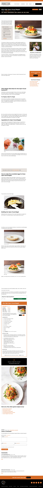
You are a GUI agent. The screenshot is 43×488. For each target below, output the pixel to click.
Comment (4, 436)
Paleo (24, 12)
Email (17, 443)
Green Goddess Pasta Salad (34, 81)
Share (40, 9)
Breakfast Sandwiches (11, 12)
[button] (2, 306)
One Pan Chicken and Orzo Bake (34, 83)
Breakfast (5, 12)
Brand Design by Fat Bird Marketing (24, 486)
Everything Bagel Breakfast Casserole (9, 412)
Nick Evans (9, 307)
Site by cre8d (40, 486)
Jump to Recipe (35, 9)
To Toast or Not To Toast (6, 30)
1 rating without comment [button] (13, 430)
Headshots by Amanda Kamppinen (33, 486)
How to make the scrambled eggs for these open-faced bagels (7, 35)
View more (5, 38)
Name (4, 443)
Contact (18, 486)
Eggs (22, 12)
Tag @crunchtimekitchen (14, 363)
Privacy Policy (10, 486)
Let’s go (35, 75)
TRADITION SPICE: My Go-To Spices (6, 0)
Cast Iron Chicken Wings (33, 82)
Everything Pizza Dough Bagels (8, 411)
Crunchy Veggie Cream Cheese (8, 413)
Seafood (27, 12)
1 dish (2, 12)
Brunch (16, 12)
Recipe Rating (3, 435)
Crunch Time (19, 12)
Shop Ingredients (20, 298)
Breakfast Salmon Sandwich (7, 408)
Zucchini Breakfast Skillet (33, 84)
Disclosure (15, 486)
